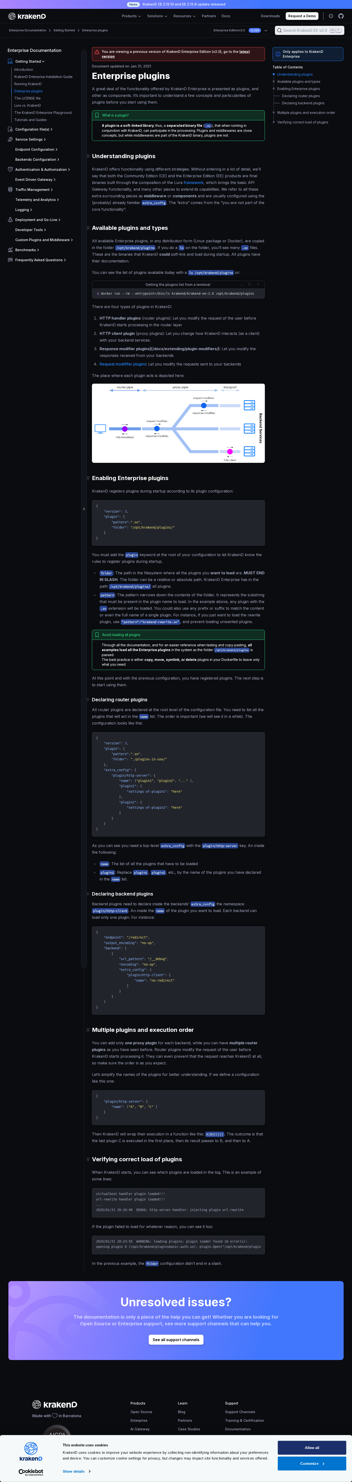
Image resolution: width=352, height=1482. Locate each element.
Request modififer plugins (123, 364)
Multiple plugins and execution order (306, 113)
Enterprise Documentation (27, 30)
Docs (226, 16)
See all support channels (176, 1339)
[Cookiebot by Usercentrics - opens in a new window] (31, 1472)
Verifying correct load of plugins (302, 122)
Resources (183, 16)
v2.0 (236, 30)
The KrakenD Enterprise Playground (43, 113)
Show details (74, 1471)
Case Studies (189, 1429)
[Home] (27, 16)
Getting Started (64, 30)
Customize (309, 1463)
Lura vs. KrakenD (27, 105)
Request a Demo (302, 16)
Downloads (270, 16)
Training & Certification (244, 1420)
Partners (209, 16)
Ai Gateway (140, 1429)
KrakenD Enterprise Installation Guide (43, 77)
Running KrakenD (28, 84)
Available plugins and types (298, 81)
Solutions (155, 16)
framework (194, 182)
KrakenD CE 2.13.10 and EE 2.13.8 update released (177, 4)
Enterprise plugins (95, 30)
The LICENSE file (27, 98)
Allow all (312, 1448)
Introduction (23, 69)
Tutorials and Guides (30, 120)
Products (130, 16)
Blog (181, 1412)
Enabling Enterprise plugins (298, 89)
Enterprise (139, 1420)
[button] (45, 61)
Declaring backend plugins (303, 103)
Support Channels (240, 1412)
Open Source (141, 1412)
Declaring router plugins (301, 96)
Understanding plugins (295, 74)
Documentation (238, 1429)
